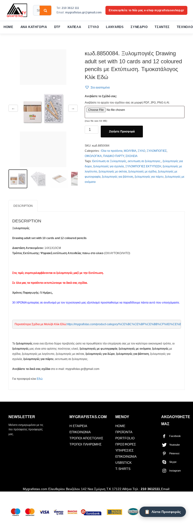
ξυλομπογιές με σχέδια (142, 171)
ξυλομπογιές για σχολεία (108, 166)
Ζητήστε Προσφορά (122, 131)
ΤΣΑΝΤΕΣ (162, 27)
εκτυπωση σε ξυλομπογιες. (144, 161)
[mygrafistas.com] (17, 10)
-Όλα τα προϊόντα (111, 150)
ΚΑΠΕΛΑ (74, 27)
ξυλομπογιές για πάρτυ (149, 176)
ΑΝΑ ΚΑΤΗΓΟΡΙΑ (33, 27)
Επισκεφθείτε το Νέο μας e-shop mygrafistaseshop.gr (146, 10)
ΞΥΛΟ (141, 150)
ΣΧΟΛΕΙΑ (131, 156)
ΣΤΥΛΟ (93, 27)
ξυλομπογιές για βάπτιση (117, 176)
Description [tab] (23, 206)
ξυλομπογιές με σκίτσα (113, 171)
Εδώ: (40, 378)
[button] (97, 87)
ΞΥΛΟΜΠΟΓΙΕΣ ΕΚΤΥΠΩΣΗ (143, 166)
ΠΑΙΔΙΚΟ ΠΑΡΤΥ (113, 156)
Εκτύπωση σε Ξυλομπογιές (109, 161)
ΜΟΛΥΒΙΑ (130, 150)
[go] (45, 11)
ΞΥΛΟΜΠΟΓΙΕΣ (157, 150)
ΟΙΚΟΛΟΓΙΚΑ (93, 156)
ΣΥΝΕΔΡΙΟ (139, 27)
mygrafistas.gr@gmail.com (83, 12)
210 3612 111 (70, 8)
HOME (8, 27)
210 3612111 (150, 489)
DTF (57, 27)
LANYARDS (115, 27)
